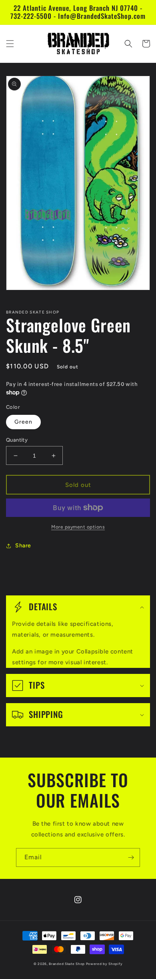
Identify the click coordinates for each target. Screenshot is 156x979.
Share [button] (23, 545)
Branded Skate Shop (67, 964)
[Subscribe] (131, 857)
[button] (10, 43)
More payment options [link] (78, 527)
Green (23, 421)
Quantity (17, 440)
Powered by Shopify (104, 964)
